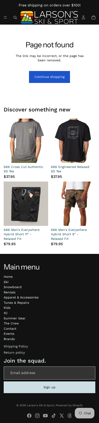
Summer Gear (15, 318)
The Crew (11, 323)
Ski (6, 282)
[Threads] (70, 415)
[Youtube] (45, 415)
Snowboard (13, 287)
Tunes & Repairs (16, 302)
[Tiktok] (53, 415)
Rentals (9, 292)
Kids (7, 307)
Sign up (49, 387)
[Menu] (5, 17)
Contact (10, 328)
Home (8, 276)
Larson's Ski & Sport (40, 405)
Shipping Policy (16, 346)
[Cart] (93, 17)
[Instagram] (37, 415)
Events (9, 333)
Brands (9, 339)
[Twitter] (61, 415)
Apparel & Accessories (21, 297)
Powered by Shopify (69, 405)
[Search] (15, 17)
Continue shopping (49, 77)
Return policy (14, 352)
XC (6, 313)
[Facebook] (29, 415)
